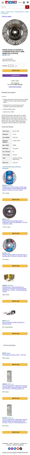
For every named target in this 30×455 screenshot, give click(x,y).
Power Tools (9, 12)
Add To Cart (15, 70)
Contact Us (23, 443)
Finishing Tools (19, 12)
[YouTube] (18, 448)
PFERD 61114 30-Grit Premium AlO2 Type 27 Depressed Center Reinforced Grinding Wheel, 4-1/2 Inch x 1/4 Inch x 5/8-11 (14, 188)
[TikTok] (21, 448)
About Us (16, 443)
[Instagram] (12, 448)
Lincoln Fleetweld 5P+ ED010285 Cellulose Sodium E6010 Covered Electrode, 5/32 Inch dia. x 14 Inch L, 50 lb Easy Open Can (14, 421)
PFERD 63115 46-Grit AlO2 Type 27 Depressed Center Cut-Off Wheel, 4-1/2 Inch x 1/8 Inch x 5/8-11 (14, 222)
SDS (10, 443)
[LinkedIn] (15, 448)
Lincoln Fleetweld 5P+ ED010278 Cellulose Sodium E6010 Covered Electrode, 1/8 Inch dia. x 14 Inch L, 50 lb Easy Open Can (14, 387)
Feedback (5, 443)
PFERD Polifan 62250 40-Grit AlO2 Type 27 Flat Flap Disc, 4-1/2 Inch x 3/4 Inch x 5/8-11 (14, 255)
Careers (8, 445)
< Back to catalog (6, 16)
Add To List (15, 75)
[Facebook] (9, 448)
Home (2, 12)
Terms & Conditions (18, 445)
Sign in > (20, 2)
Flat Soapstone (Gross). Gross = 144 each (14, 355)
